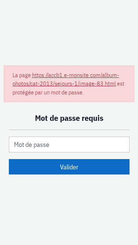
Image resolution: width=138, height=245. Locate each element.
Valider (69, 167)
